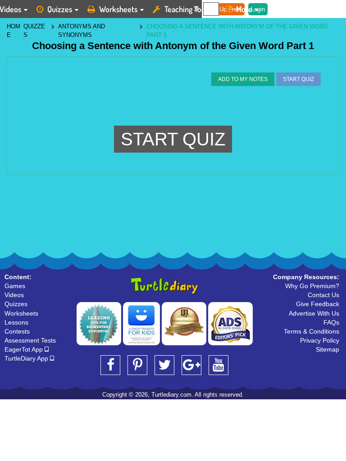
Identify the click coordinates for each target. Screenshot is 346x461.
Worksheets (118, 9)
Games (15, 285)
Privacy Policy (319, 340)
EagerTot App (25, 349)
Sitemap (327, 349)
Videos (14, 294)
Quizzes (60, 9)
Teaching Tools (187, 9)
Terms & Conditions (311, 331)
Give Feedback (317, 303)
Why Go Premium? (312, 285)
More (244, 9)
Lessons (16, 322)
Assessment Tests (30, 340)
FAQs (331, 322)
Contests (17, 331)
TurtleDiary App (27, 358)
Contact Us (323, 294)
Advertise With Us (314, 313)
